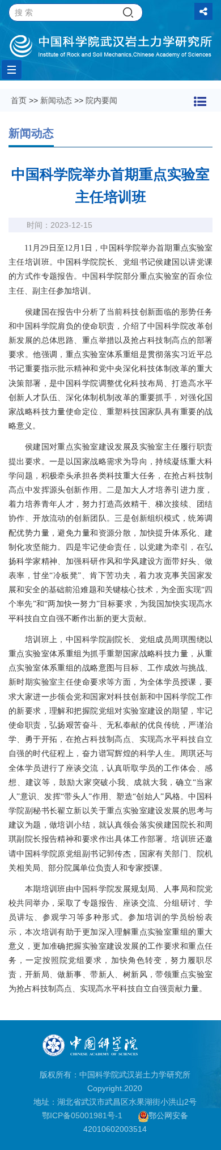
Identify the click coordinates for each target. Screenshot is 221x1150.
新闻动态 (56, 100)
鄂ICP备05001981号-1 (82, 1115)
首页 (19, 100)
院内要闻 (101, 100)
